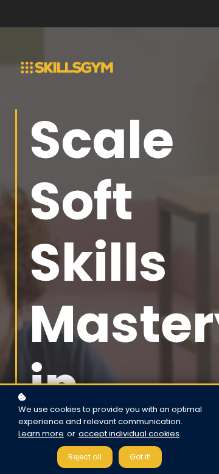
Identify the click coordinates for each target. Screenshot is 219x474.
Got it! (140, 457)
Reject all (85, 457)
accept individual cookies (128, 433)
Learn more (41, 433)
